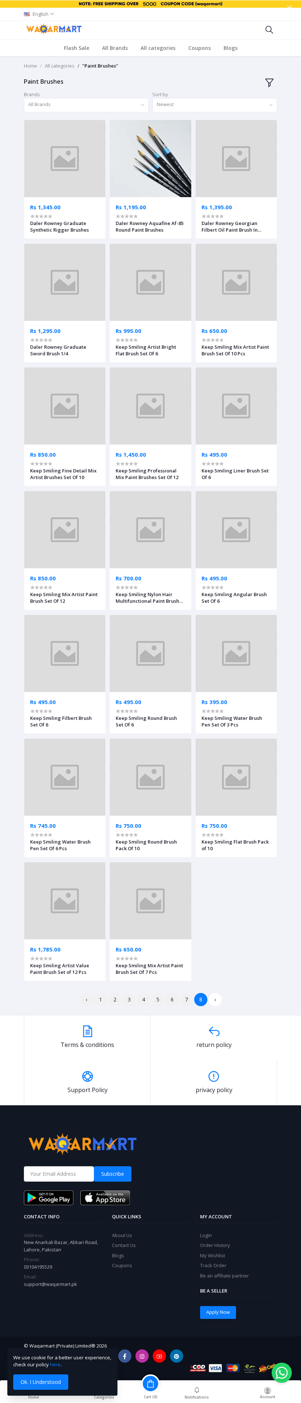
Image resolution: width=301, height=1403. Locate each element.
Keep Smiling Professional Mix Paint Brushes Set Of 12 (147, 474)
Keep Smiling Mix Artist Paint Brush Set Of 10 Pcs (235, 350)
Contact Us (124, 1245)
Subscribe (112, 1173)
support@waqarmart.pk (50, 1284)
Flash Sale (76, 47)
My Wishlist (212, 1255)
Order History (215, 1245)
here (55, 1364)
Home (30, 65)
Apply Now (218, 1312)
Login (206, 1235)
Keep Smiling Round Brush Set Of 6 (146, 721)
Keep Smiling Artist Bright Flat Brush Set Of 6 (146, 350)
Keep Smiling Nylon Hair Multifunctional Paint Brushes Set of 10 (150, 597)
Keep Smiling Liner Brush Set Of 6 (235, 474)
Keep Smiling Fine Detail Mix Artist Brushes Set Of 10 (63, 474)
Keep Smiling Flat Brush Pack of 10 (235, 845)
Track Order (213, 1265)
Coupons (199, 47)
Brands (32, 94)
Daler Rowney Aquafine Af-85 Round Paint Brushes (150, 226)
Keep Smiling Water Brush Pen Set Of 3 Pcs (232, 721)
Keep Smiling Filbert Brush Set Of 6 (61, 721)
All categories (158, 47)
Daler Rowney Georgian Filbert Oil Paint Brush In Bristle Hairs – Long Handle (233, 226)
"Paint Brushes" (100, 65)
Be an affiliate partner (224, 1275)
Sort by (160, 94)
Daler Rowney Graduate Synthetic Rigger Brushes (59, 226)
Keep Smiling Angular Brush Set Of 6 (234, 597)
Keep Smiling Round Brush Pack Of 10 (146, 845)
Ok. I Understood (41, 1381)
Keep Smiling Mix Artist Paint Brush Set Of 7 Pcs (149, 968)
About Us (122, 1235)
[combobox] (86, 105)
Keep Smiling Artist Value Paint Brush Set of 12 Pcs (59, 968)
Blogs (230, 47)
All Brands (115, 47)
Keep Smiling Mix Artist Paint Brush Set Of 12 (64, 597)
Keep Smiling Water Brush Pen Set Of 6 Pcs (60, 845)
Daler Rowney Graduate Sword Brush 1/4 (58, 350)
